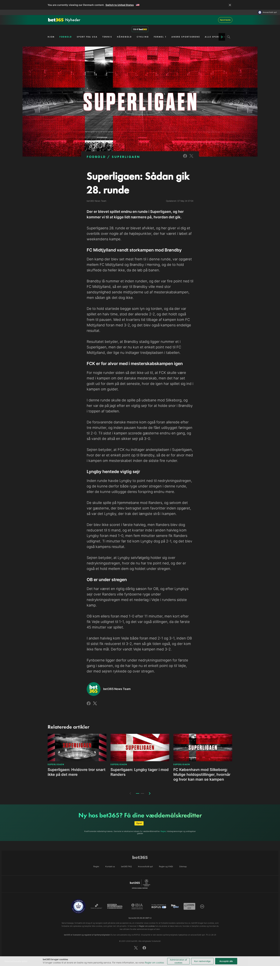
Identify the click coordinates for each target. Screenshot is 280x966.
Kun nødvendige (202, 961)
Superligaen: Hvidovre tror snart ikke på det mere (76, 772)
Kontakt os (110, 866)
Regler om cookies (154, 962)
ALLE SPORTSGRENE (218, 36)
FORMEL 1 (160, 36)
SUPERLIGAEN (126, 157)
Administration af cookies (178, 961)
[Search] (228, 37)
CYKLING (143, 36)
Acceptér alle (226, 961)
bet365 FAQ (126, 866)
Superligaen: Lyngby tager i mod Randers (140, 772)
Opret (139, 823)
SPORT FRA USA (87, 36)
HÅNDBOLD (124, 36)
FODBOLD (65, 36)
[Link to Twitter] (191, 158)
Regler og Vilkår (166, 866)
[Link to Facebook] (185, 158)
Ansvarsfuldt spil (270, 12)
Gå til (135, 29)
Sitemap (183, 866)
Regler (163, 831)
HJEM (51, 36)
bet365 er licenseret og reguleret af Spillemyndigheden (87, 935)
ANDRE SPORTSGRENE (185, 36)
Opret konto (225, 20)
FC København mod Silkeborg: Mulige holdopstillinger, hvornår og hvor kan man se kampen (201, 774)
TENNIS (107, 36)
